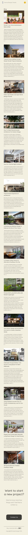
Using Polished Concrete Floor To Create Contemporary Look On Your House (13, 403)
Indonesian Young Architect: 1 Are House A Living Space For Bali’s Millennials (12, 364)
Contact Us (14, 517)
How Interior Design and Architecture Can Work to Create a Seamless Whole (13, 330)
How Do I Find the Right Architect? (13, 164)
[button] (25, 3)
